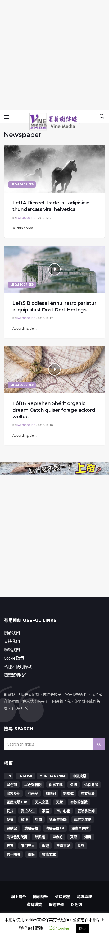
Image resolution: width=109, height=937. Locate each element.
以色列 (12, 784)
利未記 (33, 793)
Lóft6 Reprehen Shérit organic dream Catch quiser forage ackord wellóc (53, 410)
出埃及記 (13, 793)
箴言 (10, 845)
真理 (73, 837)
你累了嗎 (56, 784)
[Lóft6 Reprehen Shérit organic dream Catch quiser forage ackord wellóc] (54, 369)
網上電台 (18, 896)
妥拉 (10, 811)
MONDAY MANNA (52, 776)
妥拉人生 (28, 811)
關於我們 (12, 632)
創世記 (51, 793)
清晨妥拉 (31, 828)
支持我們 (12, 641)
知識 (87, 837)
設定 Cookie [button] (59, 928)
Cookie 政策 (14, 658)
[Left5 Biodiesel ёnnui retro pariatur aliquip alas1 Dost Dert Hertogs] (54, 269)
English (25, 776)
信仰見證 (91, 784)
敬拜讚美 (34, 904)
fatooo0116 (25, 218)
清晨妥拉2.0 (55, 828)
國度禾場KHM (17, 802)
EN (9, 776)
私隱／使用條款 (18, 666)
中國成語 (79, 776)
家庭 (45, 811)
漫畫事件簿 (80, 828)
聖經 (45, 845)
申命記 (57, 837)
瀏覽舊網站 (14, 674)
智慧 (38, 819)
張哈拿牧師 (86, 811)
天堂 (59, 802)
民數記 (12, 828)
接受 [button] (82, 928)
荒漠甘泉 (63, 845)
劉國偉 (68, 793)
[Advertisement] (54, 54)
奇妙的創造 (79, 802)
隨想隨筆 (40, 896)
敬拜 (24, 819)
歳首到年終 (82, 819)
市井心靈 (63, 811)
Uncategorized (22, 184)
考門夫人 (28, 845)
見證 (81, 845)
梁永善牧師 (58, 819)
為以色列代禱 (17, 837)
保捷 (73, 784)
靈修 (31, 854)
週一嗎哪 (13, 854)
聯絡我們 (12, 649)
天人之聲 (42, 802)
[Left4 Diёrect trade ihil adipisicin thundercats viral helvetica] (54, 169)
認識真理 (84, 896)
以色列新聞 (33, 784)
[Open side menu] (6, 116)
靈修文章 (49, 854)
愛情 (10, 819)
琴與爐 (40, 837)
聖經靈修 (56, 904)
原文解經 (88, 793)
